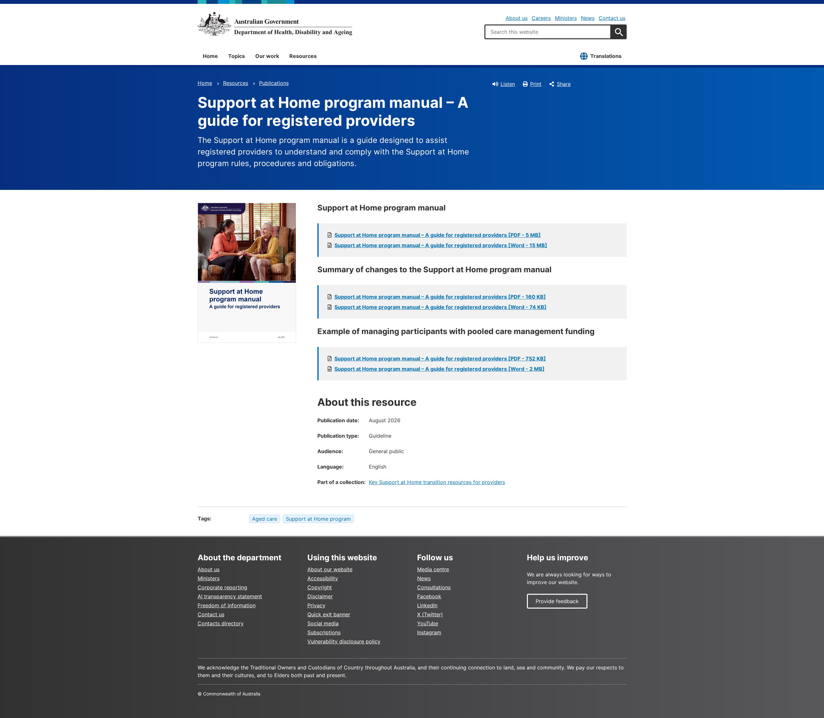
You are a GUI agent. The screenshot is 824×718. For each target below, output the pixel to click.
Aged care (264, 519)
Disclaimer (320, 596)
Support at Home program (318, 519)
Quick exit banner (328, 614)
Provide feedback (557, 601)
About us (517, 18)
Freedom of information (227, 605)
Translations (606, 56)
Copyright (319, 587)
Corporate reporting (222, 587)
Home (210, 56)
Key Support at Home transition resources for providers (437, 482)
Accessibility (322, 578)
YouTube (427, 623)
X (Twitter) (430, 614)
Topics (236, 56)
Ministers (566, 18)
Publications (274, 83)
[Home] (275, 24)
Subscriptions (324, 632)
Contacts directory (221, 623)
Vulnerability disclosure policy (343, 641)
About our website (329, 569)
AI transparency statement (230, 596)
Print (535, 84)
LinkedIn (427, 605)
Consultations (434, 587)
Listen (508, 84)
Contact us (612, 18)
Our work (267, 56)
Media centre (433, 569)
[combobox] (547, 31)
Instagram (429, 632)
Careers (541, 18)
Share (564, 84)
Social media (323, 623)
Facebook (429, 596)
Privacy (316, 605)
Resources (303, 56)
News (588, 18)
